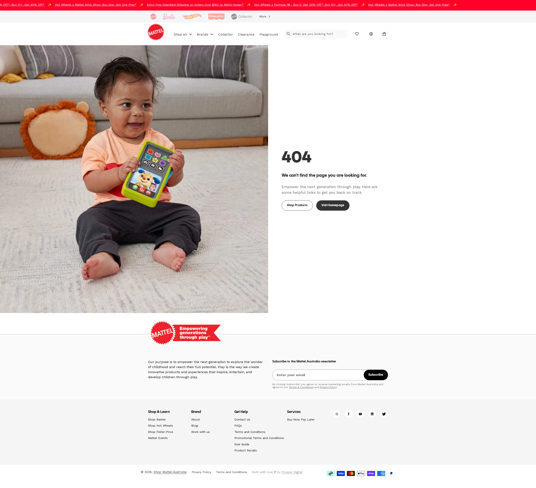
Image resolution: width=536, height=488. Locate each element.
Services (294, 412)
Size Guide (241, 444)
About (195, 419)
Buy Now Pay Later (301, 419)
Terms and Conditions (249, 432)
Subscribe (375, 374)
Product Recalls (245, 450)
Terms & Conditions (301, 387)
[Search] (288, 34)
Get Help (241, 412)
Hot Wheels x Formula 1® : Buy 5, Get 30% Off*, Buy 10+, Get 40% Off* (296, 4)
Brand (196, 412)
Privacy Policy (328, 387)
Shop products (297, 205)
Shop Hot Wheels (160, 425)
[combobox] (320, 34)
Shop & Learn (159, 412)
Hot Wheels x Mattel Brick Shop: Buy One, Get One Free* (86, 4)
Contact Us (242, 419)
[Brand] (153, 16)
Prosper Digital (292, 472)
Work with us (200, 432)
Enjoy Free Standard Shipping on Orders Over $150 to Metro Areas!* (185, 4)
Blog (194, 425)
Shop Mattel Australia (170, 472)
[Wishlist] (357, 34)
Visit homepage (332, 205)
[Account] (371, 33)
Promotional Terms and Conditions (259, 438)
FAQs (238, 425)
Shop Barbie (157, 419)
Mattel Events (158, 438)
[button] (384, 34)
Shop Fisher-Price (160, 432)
